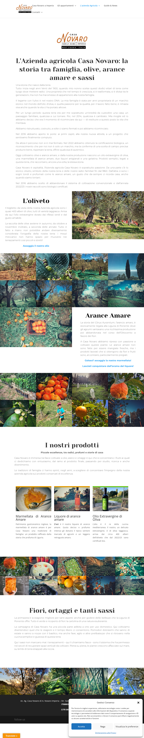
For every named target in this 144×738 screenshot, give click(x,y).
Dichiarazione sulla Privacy (105, 733)
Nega (102, 726)
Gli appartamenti (65, 6)
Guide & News (110, 6)
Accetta (81, 726)
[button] (138, 702)
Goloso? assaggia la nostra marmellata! (108, 360)
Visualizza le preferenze (127, 726)
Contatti (36, 12)
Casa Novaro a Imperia (43, 6)
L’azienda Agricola (88, 6)
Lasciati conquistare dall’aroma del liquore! (108, 366)
